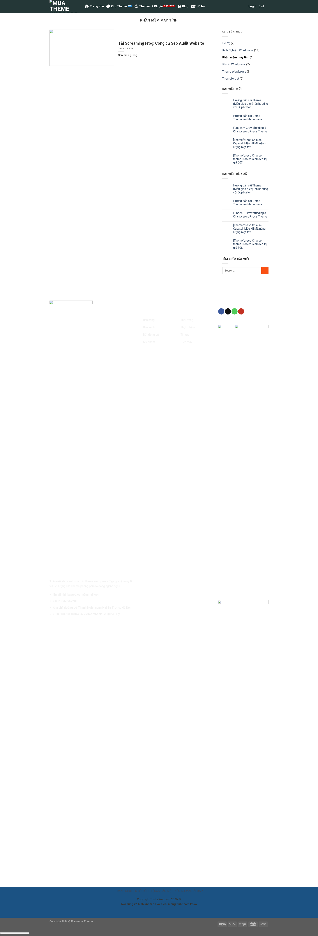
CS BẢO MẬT (164, 891)
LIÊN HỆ (136, 891)
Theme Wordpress (234, 71)
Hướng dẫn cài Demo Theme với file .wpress (247, 117)
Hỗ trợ (201, 6)
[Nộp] (264, 270)
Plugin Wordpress (233, 64)
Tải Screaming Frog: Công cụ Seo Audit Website (161, 43)
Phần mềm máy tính (235, 57)
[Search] (244, 6)
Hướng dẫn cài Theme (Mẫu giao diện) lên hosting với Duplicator (250, 103)
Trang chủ (97, 6)
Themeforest (230, 78)
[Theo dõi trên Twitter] (160, 311)
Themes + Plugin (151, 6)
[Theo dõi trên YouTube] (241, 311)
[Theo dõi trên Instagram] (153, 311)
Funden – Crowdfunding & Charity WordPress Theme (250, 129)
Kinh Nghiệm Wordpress (237, 50)
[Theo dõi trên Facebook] (146, 311)
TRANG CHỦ (123, 891)
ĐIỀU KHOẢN (182, 891)
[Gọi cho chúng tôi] (235, 311)
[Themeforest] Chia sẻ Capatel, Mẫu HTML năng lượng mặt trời (249, 143)
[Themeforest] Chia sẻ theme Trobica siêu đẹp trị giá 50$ (250, 159)
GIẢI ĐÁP (197, 891)
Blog (185, 6)
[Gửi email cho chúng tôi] (166, 311)
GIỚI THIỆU (149, 891)
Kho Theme (119, 6)
